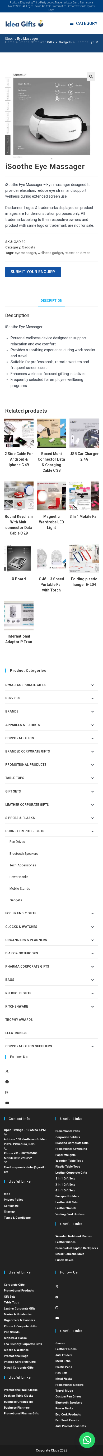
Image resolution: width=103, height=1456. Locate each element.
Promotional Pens (67, 1131)
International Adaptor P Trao (18, 639)
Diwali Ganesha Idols (69, 1254)
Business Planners (17, 1407)
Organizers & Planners (26, 940)
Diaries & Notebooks (18, 1314)
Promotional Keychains (71, 1149)
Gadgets (28, 247)
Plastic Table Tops (67, 1166)
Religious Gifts (18, 993)
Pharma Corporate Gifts (27, 966)
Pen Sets (61, 1373)
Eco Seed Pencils (67, 1420)
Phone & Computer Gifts (20, 1326)
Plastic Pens (63, 1367)
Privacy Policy (13, 1199)
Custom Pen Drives (68, 1396)
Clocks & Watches (21, 927)
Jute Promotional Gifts (70, 1426)
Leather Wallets (65, 1208)
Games (60, 1343)
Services (12, 698)
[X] (7, 1071)
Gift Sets (13, 791)
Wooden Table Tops (69, 1161)
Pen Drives (17, 842)
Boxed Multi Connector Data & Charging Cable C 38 (51, 462)
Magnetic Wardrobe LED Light (51, 522)
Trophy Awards (19, 1020)
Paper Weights (65, 1155)
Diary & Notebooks (21, 953)
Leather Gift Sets (66, 1202)
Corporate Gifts (19, 738)
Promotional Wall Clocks (21, 1390)
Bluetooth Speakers (24, 854)
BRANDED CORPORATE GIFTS (27, 751)
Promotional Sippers (69, 1385)
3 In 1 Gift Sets (65, 1184)
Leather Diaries (65, 1242)
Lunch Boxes (64, 1260)
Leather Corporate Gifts (27, 805)
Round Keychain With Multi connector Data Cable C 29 (19, 524)
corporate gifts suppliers (28, 1046)
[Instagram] (6, 1092)
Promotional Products (25, 765)
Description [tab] (51, 300)
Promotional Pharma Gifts (21, 1413)
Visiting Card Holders (70, 1214)
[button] (91, 76)
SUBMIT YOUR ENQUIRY (33, 271)
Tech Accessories (23, 865)
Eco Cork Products (68, 1414)
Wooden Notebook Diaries (73, 1236)
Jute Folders (63, 1355)
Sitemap (9, 1211)
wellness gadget (50, 253)
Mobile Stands (20, 888)
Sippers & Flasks (20, 818)
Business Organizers (18, 1402)
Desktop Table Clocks (18, 1395)
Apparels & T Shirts (22, 725)
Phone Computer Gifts (24, 831)
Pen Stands (12, 1332)
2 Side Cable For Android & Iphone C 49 (19, 459)
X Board (19, 579)
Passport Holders (67, 1196)
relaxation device (77, 253)
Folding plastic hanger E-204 (84, 582)
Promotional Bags (16, 1356)
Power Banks (19, 877)
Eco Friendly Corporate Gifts (23, 1344)
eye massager (25, 253)
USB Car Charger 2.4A (84, 456)
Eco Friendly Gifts (20, 913)
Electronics (16, 1033)
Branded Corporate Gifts (71, 1143)
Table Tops (14, 778)
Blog (7, 1194)
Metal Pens (63, 1361)
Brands (11, 711)
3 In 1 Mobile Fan (84, 516)
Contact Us (11, 1206)
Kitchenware (16, 1006)
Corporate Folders (67, 1137)
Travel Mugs (64, 1390)
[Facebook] (7, 1082)
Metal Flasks (63, 1379)
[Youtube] (7, 1103)
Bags (9, 980)
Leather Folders (66, 1349)
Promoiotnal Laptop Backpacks (76, 1248)
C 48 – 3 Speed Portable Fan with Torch (51, 584)
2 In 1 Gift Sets (65, 1178)
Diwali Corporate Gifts (25, 685)
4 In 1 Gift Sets (65, 1190)
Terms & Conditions (17, 1217)
